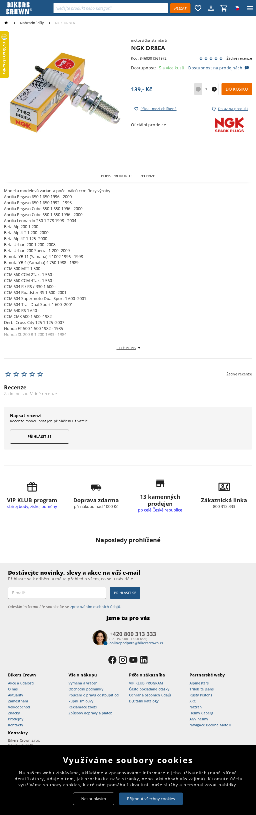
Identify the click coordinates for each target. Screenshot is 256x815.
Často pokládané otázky (149, 689)
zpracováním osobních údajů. (96, 606)
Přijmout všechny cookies (151, 799)
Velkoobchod (19, 707)
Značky (14, 713)
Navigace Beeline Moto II (210, 725)
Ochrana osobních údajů (150, 695)
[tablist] (128, 176)
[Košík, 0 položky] (224, 8)
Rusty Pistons (201, 695)
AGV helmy (199, 719)
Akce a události (21, 683)
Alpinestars (199, 683)
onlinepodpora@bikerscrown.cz (137, 643)
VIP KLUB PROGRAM (146, 683)
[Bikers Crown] (28, 8)
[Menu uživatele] (211, 8)
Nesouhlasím (93, 799)
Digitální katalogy (143, 701)
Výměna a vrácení (83, 683)
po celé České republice (160, 510)
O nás (13, 689)
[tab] (116, 176)
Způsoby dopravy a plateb (90, 713)
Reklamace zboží (82, 707)
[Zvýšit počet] (214, 89)
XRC (193, 701)
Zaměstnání (18, 701)
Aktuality (15, 695)
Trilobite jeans (202, 689)
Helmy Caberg (201, 713)
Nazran (196, 707)
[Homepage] (7, 23)
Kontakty (15, 725)
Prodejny (15, 719)
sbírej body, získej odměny (32, 506)
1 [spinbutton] (206, 89)
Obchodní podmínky (85, 689)
